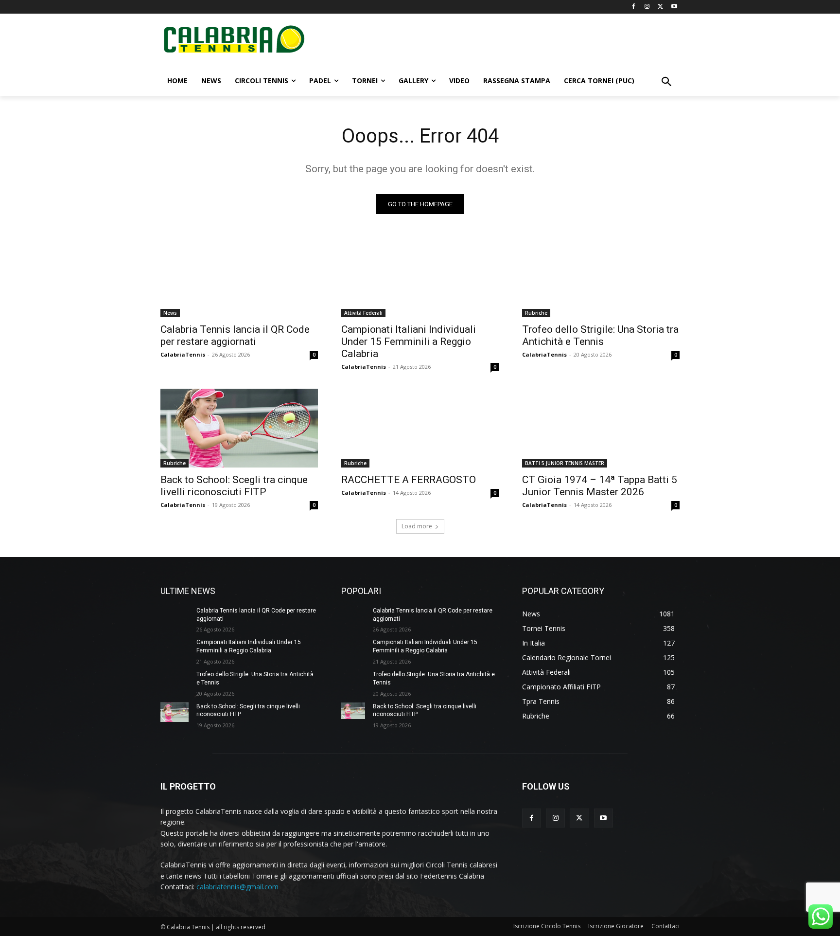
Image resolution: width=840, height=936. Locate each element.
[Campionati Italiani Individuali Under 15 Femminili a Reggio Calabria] (420, 277)
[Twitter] (660, 7)
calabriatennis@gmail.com (237, 886)
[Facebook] (633, 7)
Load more (417, 526)
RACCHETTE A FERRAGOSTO (408, 480)
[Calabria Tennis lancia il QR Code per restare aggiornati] (239, 277)
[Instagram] (647, 7)
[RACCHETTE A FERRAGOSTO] (420, 428)
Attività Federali (363, 312)
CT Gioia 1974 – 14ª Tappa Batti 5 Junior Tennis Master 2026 (599, 486)
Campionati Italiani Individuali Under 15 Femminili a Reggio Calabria (408, 342)
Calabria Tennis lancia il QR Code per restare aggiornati (235, 335)
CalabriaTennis (182, 354)
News (170, 312)
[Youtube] (674, 7)
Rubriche (536, 312)
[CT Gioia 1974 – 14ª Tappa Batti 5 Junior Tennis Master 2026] (601, 428)
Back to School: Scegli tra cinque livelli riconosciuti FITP (234, 486)
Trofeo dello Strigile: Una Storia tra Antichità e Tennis (600, 335)
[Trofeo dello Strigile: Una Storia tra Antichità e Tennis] (601, 277)
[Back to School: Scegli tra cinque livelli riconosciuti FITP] (239, 428)
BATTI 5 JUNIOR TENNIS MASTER (564, 463)
